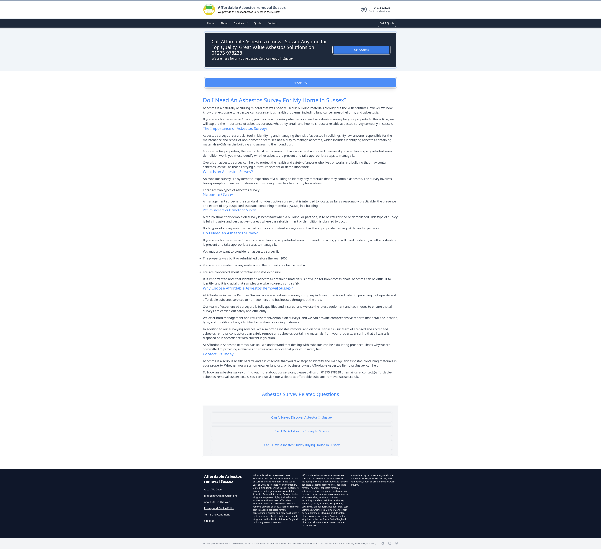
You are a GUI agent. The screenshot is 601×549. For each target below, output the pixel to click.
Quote (257, 23)
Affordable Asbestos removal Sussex (252, 7)
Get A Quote (387, 23)
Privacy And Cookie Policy (219, 508)
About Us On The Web (217, 502)
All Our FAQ (300, 82)
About (224, 23)
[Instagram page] (389, 543)
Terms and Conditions (217, 514)
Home (210, 23)
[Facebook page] (382, 543)
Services (239, 23)
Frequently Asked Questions (220, 495)
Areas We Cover (213, 489)
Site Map (209, 521)
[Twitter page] (396, 543)
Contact (272, 23)
